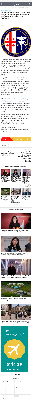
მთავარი (2, 7)
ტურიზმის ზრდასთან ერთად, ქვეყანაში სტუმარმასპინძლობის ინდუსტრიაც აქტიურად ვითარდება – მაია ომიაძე (5, 179)
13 (16, 390)
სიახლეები (7, 7)
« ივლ (2, 401)
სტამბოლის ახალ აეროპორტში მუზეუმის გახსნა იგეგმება (7, 153)
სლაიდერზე (9, 10)
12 (12, 390)
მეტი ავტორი (23, 166)
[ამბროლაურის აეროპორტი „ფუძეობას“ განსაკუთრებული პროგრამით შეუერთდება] (5, 192)
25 (7, 395)
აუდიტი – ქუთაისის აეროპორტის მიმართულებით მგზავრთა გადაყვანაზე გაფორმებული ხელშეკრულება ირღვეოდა (24, 156)
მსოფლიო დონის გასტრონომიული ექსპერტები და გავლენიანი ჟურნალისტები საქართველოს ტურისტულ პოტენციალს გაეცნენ (15, 199)
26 (12, 395)
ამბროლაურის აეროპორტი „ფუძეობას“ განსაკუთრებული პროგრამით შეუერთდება (4, 198)
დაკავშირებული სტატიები (12, 166)
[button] (29, 4)
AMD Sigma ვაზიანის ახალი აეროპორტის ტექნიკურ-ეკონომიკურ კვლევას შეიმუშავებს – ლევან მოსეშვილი (26, 198)
